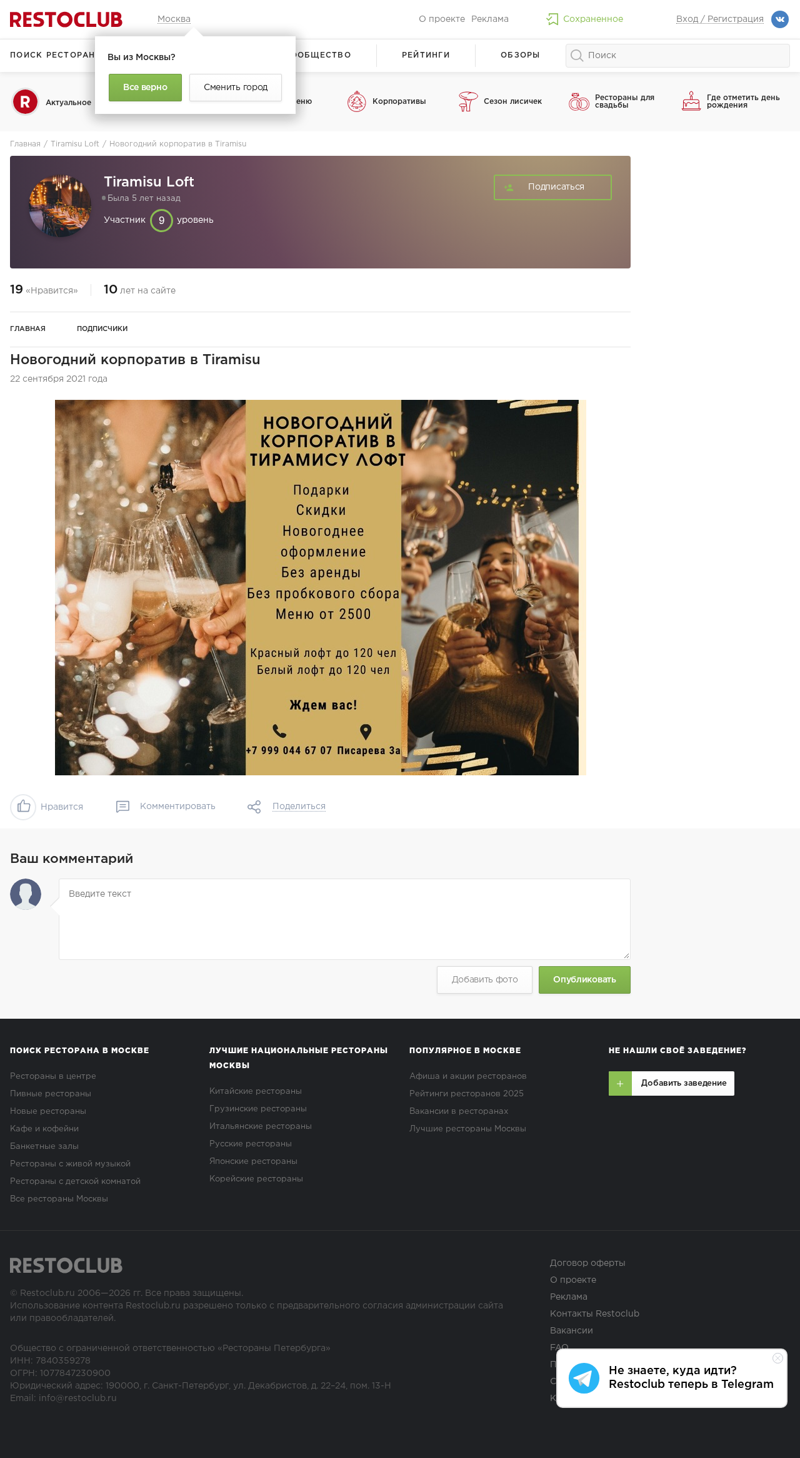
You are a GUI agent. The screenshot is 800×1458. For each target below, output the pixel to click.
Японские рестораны (253, 1161)
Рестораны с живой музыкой (70, 1164)
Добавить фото (485, 980)
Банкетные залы (44, 1146)
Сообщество (317, 55)
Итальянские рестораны (260, 1126)
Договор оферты (588, 1263)
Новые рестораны (48, 1111)
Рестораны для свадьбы (624, 101)
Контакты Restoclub (594, 1314)
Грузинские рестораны (258, 1109)
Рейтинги (426, 55)
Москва (174, 19)
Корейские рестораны (256, 1179)
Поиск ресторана (56, 55)
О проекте (442, 19)
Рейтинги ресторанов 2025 (466, 1094)
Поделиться (299, 806)
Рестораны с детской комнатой (75, 1181)
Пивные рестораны (50, 1094)
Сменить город (236, 87)
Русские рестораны (250, 1144)
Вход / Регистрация (720, 19)
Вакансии (571, 1331)
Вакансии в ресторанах (458, 1111)
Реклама (490, 19)
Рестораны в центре (53, 1076)
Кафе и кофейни (44, 1129)
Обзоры (521, 55)
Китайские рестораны (255, 1091)
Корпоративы (399, 101)
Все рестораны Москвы (59, 1199)
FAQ (559, 1348)
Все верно (145, 87)
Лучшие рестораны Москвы (467, 1129)
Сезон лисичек (513, 101)
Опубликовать (584, 980)
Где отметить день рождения (743, 101)
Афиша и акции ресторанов (468, 1076)
